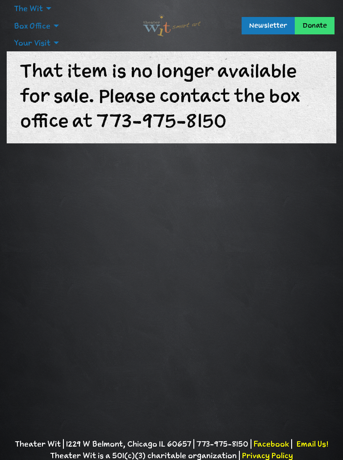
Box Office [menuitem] (32, 26)
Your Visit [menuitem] (32, 43)
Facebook (271, 444)
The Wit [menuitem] (28, 8)
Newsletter (268, 25)
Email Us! (312, 444)
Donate (314, 25)
